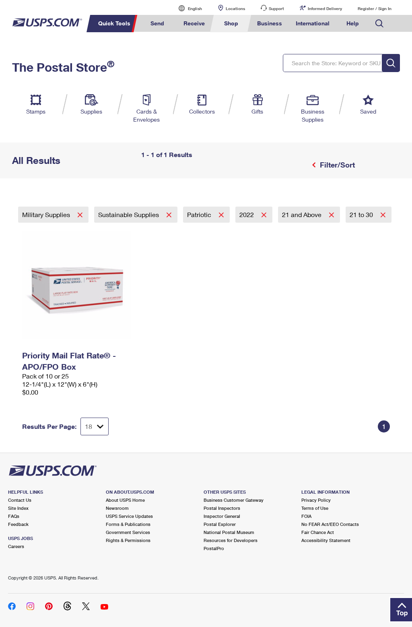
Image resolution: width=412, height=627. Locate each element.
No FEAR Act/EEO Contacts (330, 524)
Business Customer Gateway (234, 500)
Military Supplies (47, 214)
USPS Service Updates (129, 516)
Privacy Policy (316, 500)
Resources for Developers (231, 540)
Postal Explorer (220, 524)
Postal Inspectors (222, 508)
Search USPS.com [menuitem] (379, 23)
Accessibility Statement (325, 540)
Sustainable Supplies (129, 214)
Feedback (18, 524)
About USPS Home (125, 500)
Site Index (18, 508)
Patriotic (200, 214)
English (186, 8)
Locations (235, 8)
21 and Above (302, 214)
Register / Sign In (374, 8)
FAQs (13, 516)
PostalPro (214, 548)
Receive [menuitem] (194, 23)
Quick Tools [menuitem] (114, 23)
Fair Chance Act (317, 532)
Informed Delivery (325, 8)
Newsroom (117, 508)
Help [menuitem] (352, 23)
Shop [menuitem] (231, 23)
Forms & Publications (128, 524)
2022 (247, 214)
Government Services (128, 532)
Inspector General (222, 516)
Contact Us (19, 500)
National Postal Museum (229, 532)
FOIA (306, 516)
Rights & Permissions (128, 540)
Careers (16, 546)
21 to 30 (362, 214)
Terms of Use (314, 508)
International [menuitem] (313, 23)
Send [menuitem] (157, 23)
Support (276, 8)
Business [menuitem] (269, 23)
